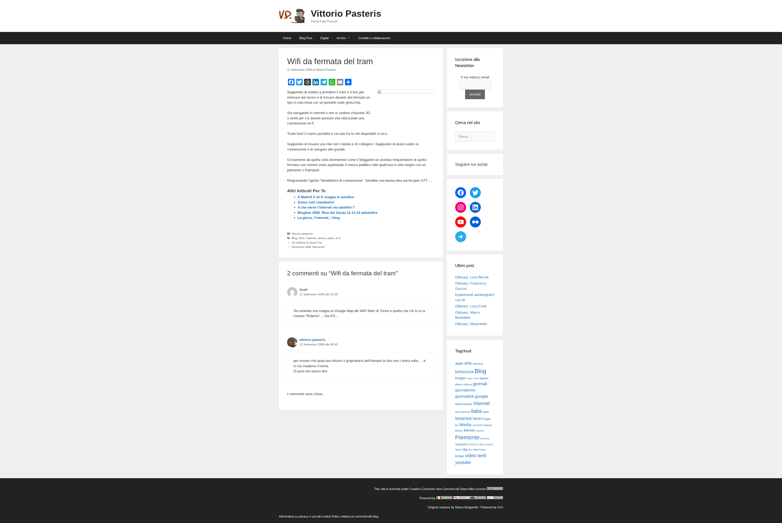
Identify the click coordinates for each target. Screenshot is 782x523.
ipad (457, 412)
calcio (470, 378)
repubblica (462, 444)
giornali (480, 383)
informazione (463, 404)
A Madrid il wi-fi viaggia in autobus (326, 197)
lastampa (463, 418)
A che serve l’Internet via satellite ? (326, 207)
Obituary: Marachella (471, 324)
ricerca (473, 444)
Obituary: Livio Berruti (472, 277)
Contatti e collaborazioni (374, 38)
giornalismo (465, 390)
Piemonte (467, 437)
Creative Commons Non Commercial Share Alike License (447, 489)
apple (459, 363)
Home (287, 38)
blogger (460, 378)
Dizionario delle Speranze (308, 246)
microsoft (477, 425)
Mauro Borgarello (466, 507)
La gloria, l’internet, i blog (319, 218)
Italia (486, 411)
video (471, 455)
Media (465, 424)
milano (487, 425)
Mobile (459, 430)
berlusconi (464, 371)
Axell (303, 290)
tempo (459, 456)
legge (487, 418)
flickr (302, 238)
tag (464, 449)
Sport (458, 449)
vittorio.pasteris (312, 340)
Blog (294, 238)
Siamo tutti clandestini (316, 202)
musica (480, 430)
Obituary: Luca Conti (471, 306)
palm (330, 238)
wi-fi (337, 238)
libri (456, 425)
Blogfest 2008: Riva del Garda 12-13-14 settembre (337, 213)
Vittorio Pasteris (346, 13)
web (482, 455)
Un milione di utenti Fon (307, 242)
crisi (476, 378)
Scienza (489, 444)
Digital (324, 38)
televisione (479, 449)
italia (476, 411)
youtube (463, 462)
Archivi (341, 38)
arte (468, 363)
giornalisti (464, 396)
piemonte (485, 438)
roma (481, 444)
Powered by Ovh (492, 507)
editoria (467, 384)
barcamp (478, 363)
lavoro (322, 238)
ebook (458, 384)
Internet (311, 238)
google (481, 396)
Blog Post (305, 38)
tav (470, 449)
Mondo (469, 430)
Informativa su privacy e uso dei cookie (305, 516)
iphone (465, 411)
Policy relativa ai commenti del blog (355, 516)
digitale (484, 378)
